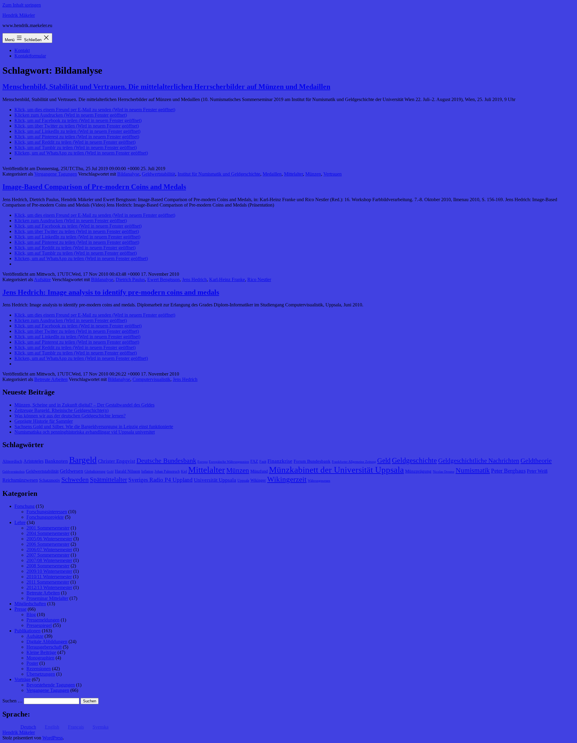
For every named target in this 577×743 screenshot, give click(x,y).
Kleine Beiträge (41, 652)
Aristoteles (33, 461)
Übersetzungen (40, 674)
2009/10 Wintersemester (49, 571)
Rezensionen (38, 668)
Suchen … (12, 700)
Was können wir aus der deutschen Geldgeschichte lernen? (70, 415)
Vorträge (22, 679)
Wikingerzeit (287, 479)
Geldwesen (71, 471)
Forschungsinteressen (46, 511)
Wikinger (258, 480)
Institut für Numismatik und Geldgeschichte (219, 174)
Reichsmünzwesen (20, 480)
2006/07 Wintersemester (49, 549)
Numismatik (473, 470)
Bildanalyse (128, 174)
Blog (31, 614)
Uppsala (243, 480)
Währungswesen (319, 480)
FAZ (254, 461)
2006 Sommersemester (47, 544)
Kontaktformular (30, 55)
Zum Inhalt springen (21, 5)
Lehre (20, 522)
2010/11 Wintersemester (49, 576)
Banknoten (56, 461)
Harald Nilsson (127, 471)
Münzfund (259, 471)
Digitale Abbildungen (46, 641)
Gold (110, 471)
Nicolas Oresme (443, 471)
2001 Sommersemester (47, 527)
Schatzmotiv (49, 480)
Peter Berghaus (508, 471)
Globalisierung (94, 471)
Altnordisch (12, 461)
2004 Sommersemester (47, 533)
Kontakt (22, 50)
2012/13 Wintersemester (49, 587)
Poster (32, 663)
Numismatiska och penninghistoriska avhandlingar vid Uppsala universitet (84, 431)
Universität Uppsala (215, 480)
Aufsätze (42, 279)
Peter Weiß (537, 471)
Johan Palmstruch (167, 471)
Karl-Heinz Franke (227, 279)
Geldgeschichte (414, 460)
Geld (384, 460)
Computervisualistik (151, 379)
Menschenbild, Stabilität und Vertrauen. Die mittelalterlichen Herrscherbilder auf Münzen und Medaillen (166, 87)
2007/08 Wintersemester (49, 560)
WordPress (52, 737)
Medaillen (272, 174)
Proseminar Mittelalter (47, 598)
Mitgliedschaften (30, 603)
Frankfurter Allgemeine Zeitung (354, 461)
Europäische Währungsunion (229, 461)
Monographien (40, 657)
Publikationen (27, 630)
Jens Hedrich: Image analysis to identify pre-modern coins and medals (110, 292)
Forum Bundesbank (312, 461)
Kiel (184, 471)
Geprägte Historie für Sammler (43, 421)
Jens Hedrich (194, 279)
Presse (20, 609)
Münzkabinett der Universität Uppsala (336, 469)
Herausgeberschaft (44, 646)
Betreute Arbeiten (51, 379)
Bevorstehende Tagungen (50, 684)
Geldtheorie (536, 460)
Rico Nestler (259, 279)
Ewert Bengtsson (163, 279)
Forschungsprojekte (45, 517)
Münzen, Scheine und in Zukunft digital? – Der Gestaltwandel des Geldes (84, 404)
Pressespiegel (39, 625)
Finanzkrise (279, 461)
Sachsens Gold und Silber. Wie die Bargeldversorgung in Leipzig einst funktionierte (93, 426)
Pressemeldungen (43, 619)
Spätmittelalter (108, 479)
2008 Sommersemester (47, 565)
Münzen (313, 174)
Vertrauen (332, 174)
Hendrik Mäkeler (18, 15)
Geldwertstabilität (158, 174)
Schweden (75, 479)
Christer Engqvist (116, 461)
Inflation (147, 471)
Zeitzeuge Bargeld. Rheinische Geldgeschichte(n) (61, 410)
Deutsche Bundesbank (166, 460)
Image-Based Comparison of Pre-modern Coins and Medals (94, 187)
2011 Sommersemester (47, 582)
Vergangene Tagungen (55, 174)
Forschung (24, 506)
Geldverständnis (13, 471)
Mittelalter (293, 174)
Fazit (262, 461)
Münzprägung (418, 471)
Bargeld (83, 460)
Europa (202, 461)
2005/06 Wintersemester (49, 538)
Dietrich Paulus (130, 279)
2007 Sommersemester (47, 554)
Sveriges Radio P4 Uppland (160, 480)
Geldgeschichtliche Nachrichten (478, 460)
